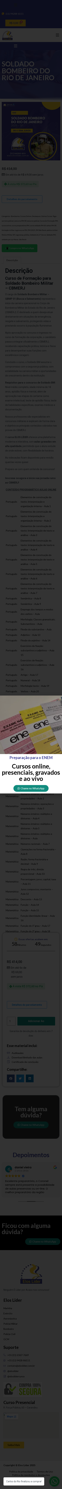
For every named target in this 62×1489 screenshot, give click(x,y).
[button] (57, 700)
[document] (31, 744)
